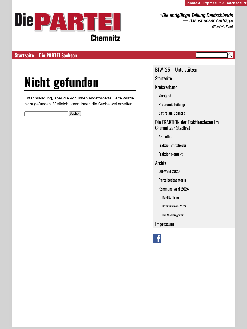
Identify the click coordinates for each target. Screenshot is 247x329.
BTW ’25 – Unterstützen (176, 69)
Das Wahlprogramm (173, 215)
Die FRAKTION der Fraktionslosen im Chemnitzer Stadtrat (187, 124)
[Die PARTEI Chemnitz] (123, 28)
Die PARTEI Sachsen (58, 55)
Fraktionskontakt (171, 154)
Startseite (24, 55)
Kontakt (193, 3)
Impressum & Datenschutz (225, 3)
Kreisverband (166, 87)
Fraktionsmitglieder (172, 145)
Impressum (164, 223)
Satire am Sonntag (172, 113)
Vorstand (165, 96)
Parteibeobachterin (172, 180)
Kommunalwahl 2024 (174, 189)
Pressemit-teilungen (173, 104)
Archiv (160, 162)
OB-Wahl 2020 (169, 171)
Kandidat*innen (171, 197)
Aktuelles (165, 136)
